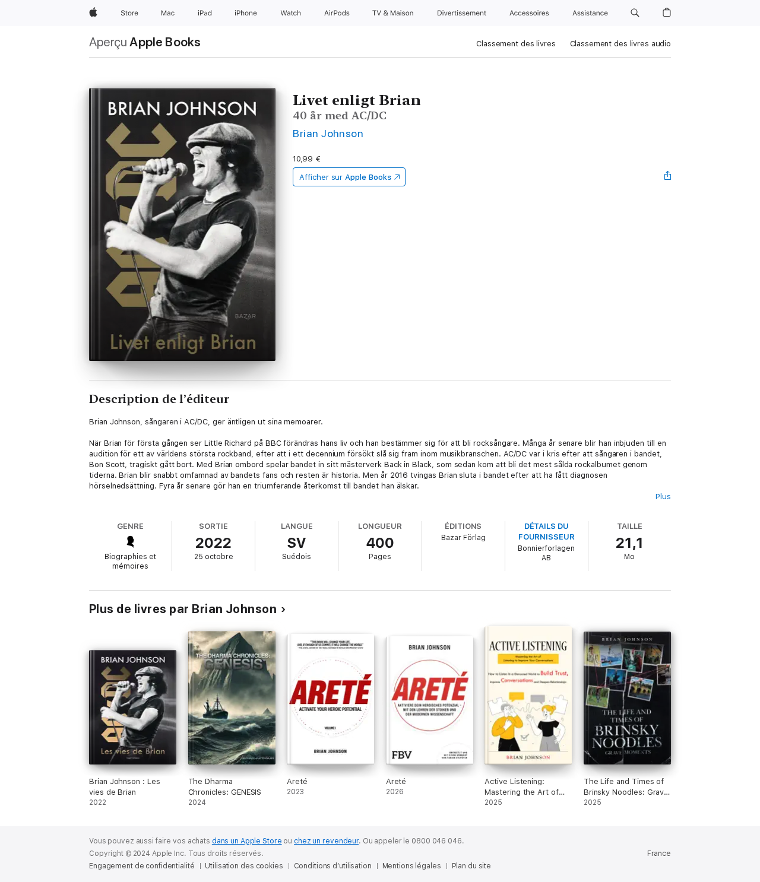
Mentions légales (411, 866)
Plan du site (472, 866)
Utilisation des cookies (244, 866)
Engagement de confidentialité (142, 866)
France (659, 853)
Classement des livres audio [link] (621, 43)
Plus (663, 496)
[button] (635, 13)
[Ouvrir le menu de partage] (668, 177)
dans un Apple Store (247, 841)
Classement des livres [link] (515, 43)
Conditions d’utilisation (333, 866)
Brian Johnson (328, 133)
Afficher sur (345, 177)
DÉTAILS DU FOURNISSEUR (546, 531)
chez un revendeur (326, 841)
